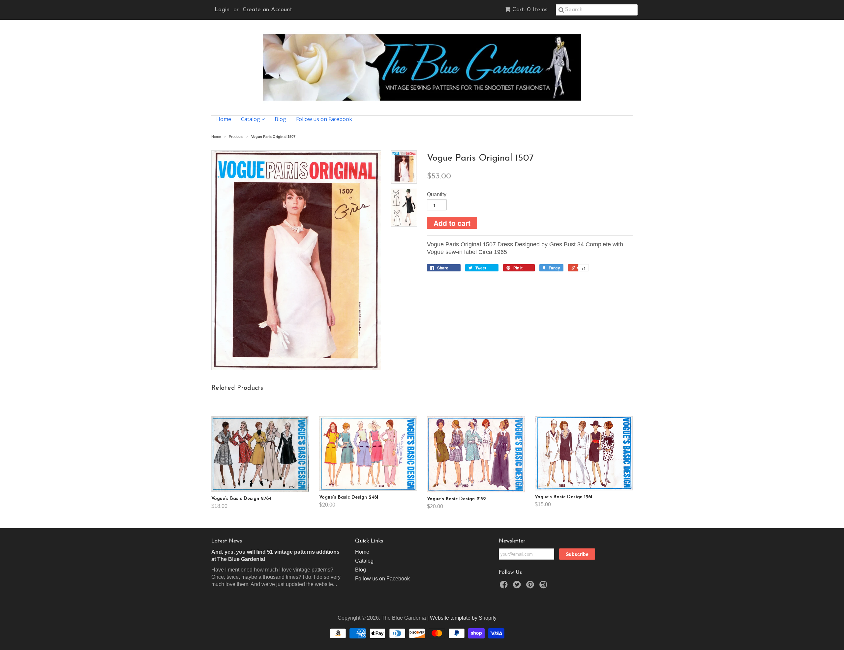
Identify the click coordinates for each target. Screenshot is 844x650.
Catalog (251, 119)
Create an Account (267, 10)
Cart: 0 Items (530, 10)
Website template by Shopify (463, 618)
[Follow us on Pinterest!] (531, 586)
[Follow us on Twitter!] (518, 586)
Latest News (226, 541)
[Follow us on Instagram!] (544, 586)
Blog (280, 119)
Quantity (436, 194)
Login (222, 10)
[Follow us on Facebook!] (505, 586)
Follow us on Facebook (324, 119)
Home (223, 119)
